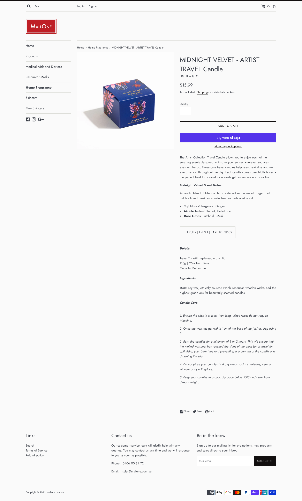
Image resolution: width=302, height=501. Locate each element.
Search (30, 445)
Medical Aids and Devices (44, 66)
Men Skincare (35, 108)
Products (32, 56)
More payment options (228, 146)
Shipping (202, 92)
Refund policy (35, 455)
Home (30, 45)
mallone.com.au (55, 492)
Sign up (93, 6)
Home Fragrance (39, 87)
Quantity (184, 104)
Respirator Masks (37, 77)
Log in (80, 6)
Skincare (31, 97)
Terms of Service (36, 450)
